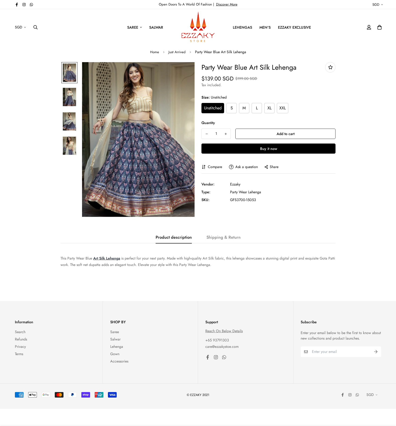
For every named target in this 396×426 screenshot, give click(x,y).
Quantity (208, 122)
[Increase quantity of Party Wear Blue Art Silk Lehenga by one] (226, 134)
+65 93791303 (217, 340)
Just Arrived (177, 52)
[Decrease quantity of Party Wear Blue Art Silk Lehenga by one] (207, 134)
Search (20, 332)
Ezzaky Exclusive (294, 27)
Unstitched (213, 108)
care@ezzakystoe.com (222, 346)
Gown (114, 354)
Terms (19, 354)
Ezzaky (235, 184)
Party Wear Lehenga (245, 192)
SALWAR (156, 27)
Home (154, 52)
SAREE (132, 27)
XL (269, 108)
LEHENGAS (242, 27)
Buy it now (268, 148)
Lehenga (116, 346)
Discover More (226, 4)
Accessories (119, 361)
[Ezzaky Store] (198, 27)
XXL (282, 108)
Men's (265, 27)
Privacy (20, 346)
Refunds (21, 339)
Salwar (115, 339)
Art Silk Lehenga (106, 258)
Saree (114, 332)
